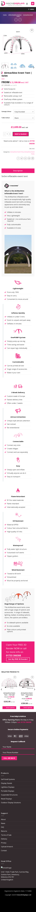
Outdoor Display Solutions (11, 802)
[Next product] (16, 19)
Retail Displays (6, 799)
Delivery (4, 839)
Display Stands (6, 783)
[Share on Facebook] (18, 158)
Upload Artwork (7, 846)
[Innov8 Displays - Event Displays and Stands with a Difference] (13, 3)
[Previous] (4, 44)
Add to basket (21, 134)
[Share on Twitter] (22, 158)
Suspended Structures (9, 795)
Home (5, 15)
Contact (4, 850)
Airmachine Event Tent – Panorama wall (27, 694)
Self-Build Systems (8, 779)
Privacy (3, 843)
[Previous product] (20, 19)
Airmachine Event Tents (24, 15)
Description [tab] (18, 171)
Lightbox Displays (7, 787)
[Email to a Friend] (25, 158)
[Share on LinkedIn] (32, 158)
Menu (32, 9)
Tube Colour (6, 117)
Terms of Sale (6, 835)
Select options (10, 707)
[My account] (27, 3)
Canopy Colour (6, 111)
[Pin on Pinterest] (29, 158)
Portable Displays (7, 791)
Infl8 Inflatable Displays (15, 15)
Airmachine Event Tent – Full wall (9, 694)
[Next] (31, 44)
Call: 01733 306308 (24, 722)
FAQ (2, 827)
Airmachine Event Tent (17, 152)
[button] (32, 3)
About (3, 819)
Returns (4, 831)
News (3, 823)
